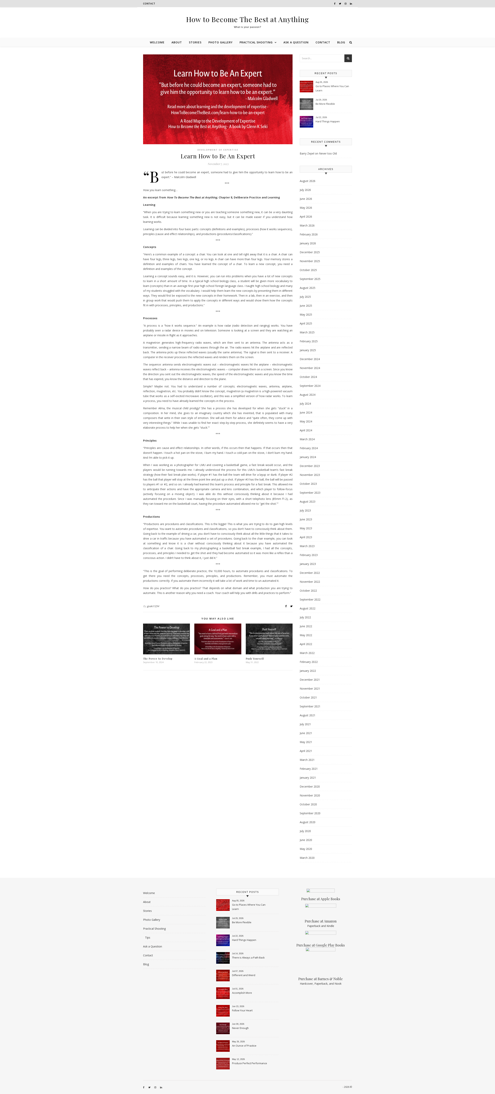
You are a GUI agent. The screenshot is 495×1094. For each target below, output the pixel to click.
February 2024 (309, 448)
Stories (195, 42)
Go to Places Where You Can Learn (332, 88)
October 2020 (308, 804)
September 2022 (310, 599)
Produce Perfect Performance (249, 1063)
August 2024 (307, 394)
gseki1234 (153, 606)
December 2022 (310, 573)
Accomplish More (242, 992)
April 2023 (306, 537)
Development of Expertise (217, 149)
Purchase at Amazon (321, 921)
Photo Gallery (220, 42)
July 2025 (305, 297)
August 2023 (307, 501)
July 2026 (305, 190)
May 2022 (306, 635)
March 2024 (307, 439)
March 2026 (307, 225)
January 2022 (308, 671)
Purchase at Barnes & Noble (320, 978)
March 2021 (307, 760)
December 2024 (310, 359)
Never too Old (328, 153)
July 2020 (305, 831)
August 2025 (307, 288)
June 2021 (306, 733)
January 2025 (308, 350)
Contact (149, 3)
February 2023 (309, 555)
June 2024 (306, 412)
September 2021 (310, 706)
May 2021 (306, 742)
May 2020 (306, 849)
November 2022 (310, 581)
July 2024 (305, 403)
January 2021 (308, 777)
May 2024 (306, 421)
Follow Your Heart (242, 1010)
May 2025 (306, 314)
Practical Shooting (256, 42)
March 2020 (307, 858)
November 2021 (310, 688)
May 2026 (306, 207)
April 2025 (306, 323)
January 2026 (308, 243)
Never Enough (240, 1028)
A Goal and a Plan (205, 658)
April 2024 (306, 430)
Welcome (157, 42)
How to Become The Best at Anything (247, 19)
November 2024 (310, 368)
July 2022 (305, 617)
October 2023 (308, 484)
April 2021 (306, 751)
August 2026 (307, 181)
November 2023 (310, 475)
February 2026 (309, 234)
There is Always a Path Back (248, 957)
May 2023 (306, 528)
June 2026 (306, 199)
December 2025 (310, 252)
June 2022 (306, 626)
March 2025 (307, 332)
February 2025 (309, 341)
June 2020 (306, 840)
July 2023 (305, 510)
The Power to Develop (157, 658)
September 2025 (310, 279)
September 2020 (310, 813)
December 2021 (310, 679)
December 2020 (310, 786)
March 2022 (307, 653)
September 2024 (310, 386)
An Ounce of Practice (244, 1045)
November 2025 (310, 261)
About (177, 42)
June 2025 (306, 305)
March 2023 (307, 546)
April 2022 (306, 644)
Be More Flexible (325, 104)
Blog (341, 42)
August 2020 (307, 822)
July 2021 (305, 724)
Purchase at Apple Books (320, 899)
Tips (147, 937)
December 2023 (310, 466)
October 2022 (308, 590)
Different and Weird (243, 975)
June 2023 (306, 519)
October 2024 (308, 377)
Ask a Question (296, 42)
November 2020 (310, 795)
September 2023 (310, 492)
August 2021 (307, 715)
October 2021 (308, 697)
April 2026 (306, 216)
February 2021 (309, 769)
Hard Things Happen (328, 121)
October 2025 (308, 270)
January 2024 (308, 457)
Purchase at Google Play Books (320, 945)
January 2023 (308, 564)
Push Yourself (255, 658)
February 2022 (309, 662)
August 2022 (307, 608)
